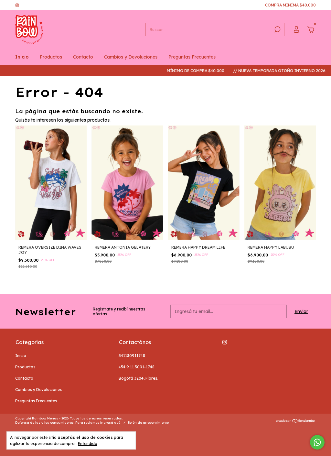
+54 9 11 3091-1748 (137, 366)
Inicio (22, 57)
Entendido (87, 443)
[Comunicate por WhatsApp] (317, 442)
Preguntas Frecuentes (192, 57)
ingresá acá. (110, 422)
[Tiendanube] (295, 421)
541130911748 (132, 355)
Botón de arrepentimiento (148, 422)
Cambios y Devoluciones (130, 57)
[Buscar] (277, 29)
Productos (51, 57)
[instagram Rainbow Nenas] (17, 5)
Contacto (83, 57)
